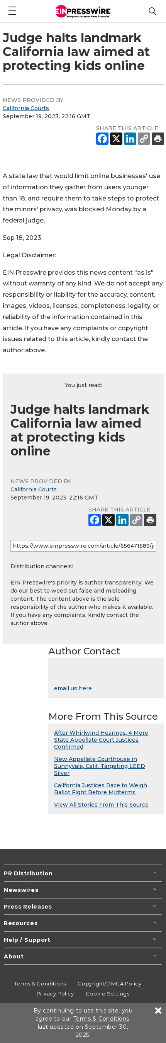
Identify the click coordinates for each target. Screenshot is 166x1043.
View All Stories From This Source (101, 804)
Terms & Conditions (40, 983)
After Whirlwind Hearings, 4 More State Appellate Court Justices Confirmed (101, 739)
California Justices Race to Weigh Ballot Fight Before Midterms (100, 789)
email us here (73, 688)
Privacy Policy (55, 993)
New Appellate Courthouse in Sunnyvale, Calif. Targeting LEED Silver (99, 766)
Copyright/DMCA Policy (109, 983)
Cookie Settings (107, 993)
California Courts (26, 108)
